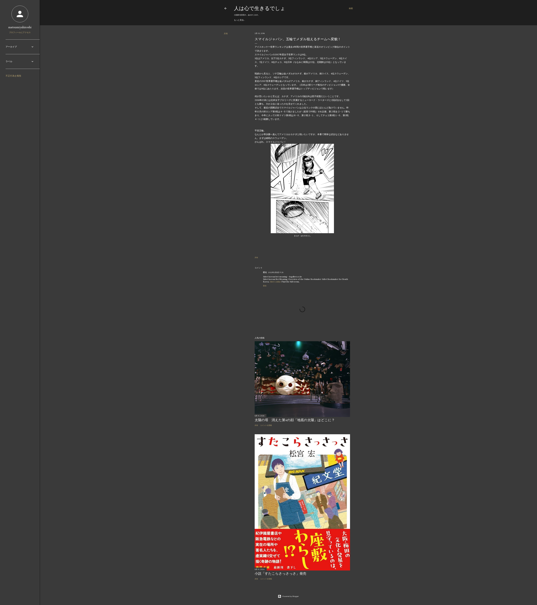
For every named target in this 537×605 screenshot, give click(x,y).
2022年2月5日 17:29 (275, 272)
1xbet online (275, 281)
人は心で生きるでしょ (259, 8)
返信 (264, 286)
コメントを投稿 (266, 425)
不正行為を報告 (13, 75)
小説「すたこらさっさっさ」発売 (280, 573)
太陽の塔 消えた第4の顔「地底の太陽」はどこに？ (295, 420)
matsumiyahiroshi (19, 27)
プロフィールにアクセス (20, 32)
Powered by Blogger (290, 596)
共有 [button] (226, 33)
